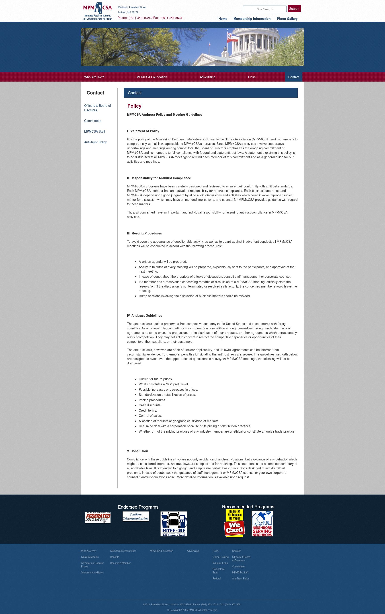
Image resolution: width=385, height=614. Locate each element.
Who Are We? (94, 77)
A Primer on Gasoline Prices (92, 564)
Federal (217, 578)
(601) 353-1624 (140, 17)
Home (223, 18)
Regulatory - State (219, 570)
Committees (92, 120)
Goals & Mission (90, 557)
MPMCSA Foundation (152, 77)
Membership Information (252, 18)
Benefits (114, 557)
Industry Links (220, 563)
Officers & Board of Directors (241, 558)
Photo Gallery (287, 18)
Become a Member (120, 563)
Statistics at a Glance (92, 572)
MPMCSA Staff (94, 131)
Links (252, 77)
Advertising (207, 77)
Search (294, 8)
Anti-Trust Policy (95, 142)
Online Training (221, 557)
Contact (293, 77)
